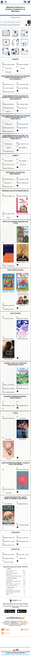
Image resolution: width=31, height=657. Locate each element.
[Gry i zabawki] (6, 55)
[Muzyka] (15, 46)
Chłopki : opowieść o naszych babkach (13, 583)
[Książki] (6, 37)
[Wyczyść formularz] (26, 25)
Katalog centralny (15, 17)
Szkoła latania (8, 574)
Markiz (7, 594)
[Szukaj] (29, 22)
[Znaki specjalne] (29, 25)
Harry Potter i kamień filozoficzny (12, 573)
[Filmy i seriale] (6, 46)
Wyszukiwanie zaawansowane (8, 24)
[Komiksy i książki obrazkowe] (15, 55)
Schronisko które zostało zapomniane (13, 590)
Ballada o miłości (9, 593)
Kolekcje (18, 24)
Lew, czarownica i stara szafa (11, 570)
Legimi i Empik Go (9, 571)
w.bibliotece (15, 622)
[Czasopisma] (15, 37)
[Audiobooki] (24, 37)
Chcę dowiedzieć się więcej (8, 654)
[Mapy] (24, 55)
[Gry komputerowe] (24, 46)
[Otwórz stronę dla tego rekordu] (8, 63)
